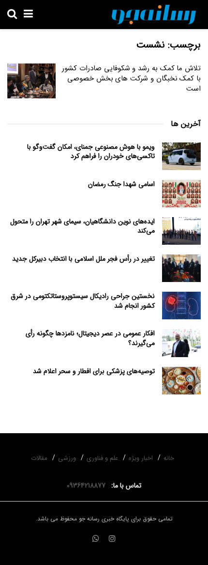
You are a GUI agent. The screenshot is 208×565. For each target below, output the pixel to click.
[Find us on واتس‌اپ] (95, 539)
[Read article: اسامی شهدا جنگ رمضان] (181, 193)
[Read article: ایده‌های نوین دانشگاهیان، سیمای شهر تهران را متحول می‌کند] (181, 231)
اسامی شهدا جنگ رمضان (121, 184)
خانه (168, 458)
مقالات (39, 458)
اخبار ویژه (141, 458)
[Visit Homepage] (154, 14)
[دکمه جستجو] (12, 14)
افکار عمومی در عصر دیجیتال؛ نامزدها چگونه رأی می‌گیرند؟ (90, 338)
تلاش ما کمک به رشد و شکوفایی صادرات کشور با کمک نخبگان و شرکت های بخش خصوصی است (131, 78)
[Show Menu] (28, 14)
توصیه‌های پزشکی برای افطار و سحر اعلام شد (94, 371)
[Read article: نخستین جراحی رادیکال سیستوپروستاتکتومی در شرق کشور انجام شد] (181, 305)
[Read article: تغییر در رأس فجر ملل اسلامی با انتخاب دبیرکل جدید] (181, 268)
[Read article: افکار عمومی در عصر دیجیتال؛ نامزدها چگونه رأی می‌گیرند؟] (181, 343)
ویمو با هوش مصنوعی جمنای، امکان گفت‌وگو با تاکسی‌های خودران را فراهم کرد (91, 151)
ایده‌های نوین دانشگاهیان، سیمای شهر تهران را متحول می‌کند (82, 226)
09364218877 (88, 485)
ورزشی (67, 458)
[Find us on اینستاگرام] (112, 539)
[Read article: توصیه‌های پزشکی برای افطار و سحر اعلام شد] (181, 380)
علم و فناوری (102, 458)
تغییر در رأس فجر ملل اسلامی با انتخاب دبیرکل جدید (83, 258)
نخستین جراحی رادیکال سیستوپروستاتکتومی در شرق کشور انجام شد (83, 301)
